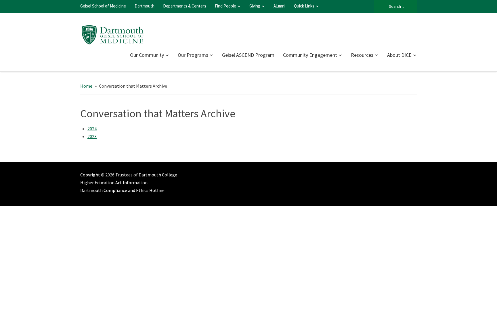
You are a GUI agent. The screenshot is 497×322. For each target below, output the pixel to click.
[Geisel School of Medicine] (112, 34)
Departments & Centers (184, 6)
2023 (92, 136)
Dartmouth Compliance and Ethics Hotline (122, 190)
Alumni (279, 6)
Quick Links (304, 6)
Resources (362, 55)
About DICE (399, 55)
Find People (225, 6)
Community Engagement (310, 55)
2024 (92, 128)
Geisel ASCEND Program (248, 55)
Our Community (147, 55)
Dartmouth (144, 6)
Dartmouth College (158, 175)
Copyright (90, 175)
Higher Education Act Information (114, 182)
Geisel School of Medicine (103, 6)
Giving (254, 6)
